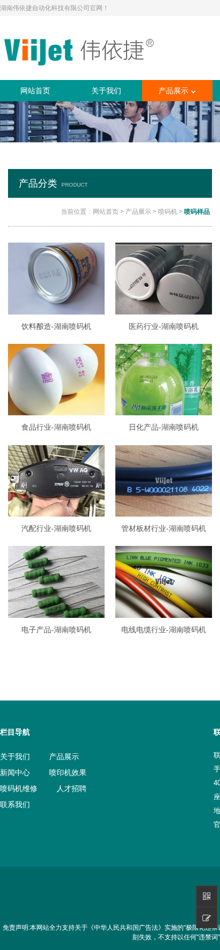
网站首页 (35, 90)
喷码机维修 (18, 788)
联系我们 (15, 804)
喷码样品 (197, 211)
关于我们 (106, 90)
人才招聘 (72, 788)
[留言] (206, 917)
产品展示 (173, 90)
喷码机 (167, 211)
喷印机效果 (68, 772)
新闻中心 (15, 772)
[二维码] (206, 896)
